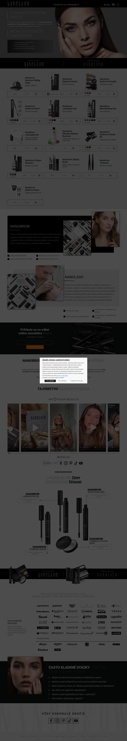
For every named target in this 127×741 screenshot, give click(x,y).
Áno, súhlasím (50, 381)
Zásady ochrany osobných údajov (56, 360)
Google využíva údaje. (62, 375)
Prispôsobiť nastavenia (76, 381)
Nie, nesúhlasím (62, 381)
